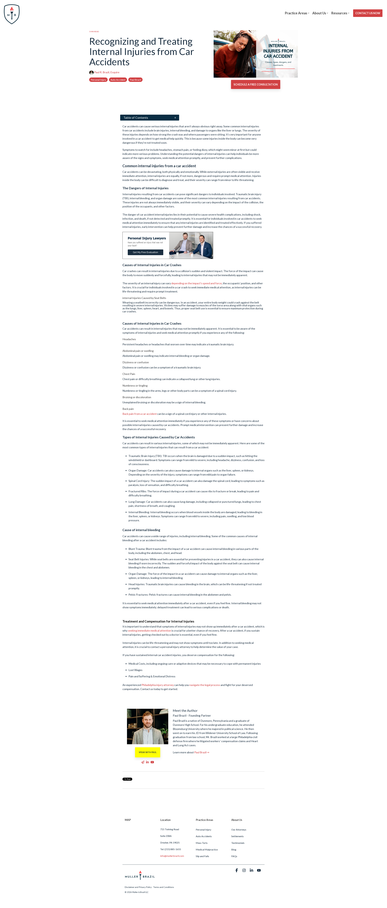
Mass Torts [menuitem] (202, 842)
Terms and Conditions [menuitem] (163, 887)
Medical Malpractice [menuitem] (207, 849)
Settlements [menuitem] (237, 836)
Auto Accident (118, 79)
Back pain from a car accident (139, 413)
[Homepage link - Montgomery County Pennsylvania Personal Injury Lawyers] (140, 882)
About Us (319, 13)
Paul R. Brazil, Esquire (106, 72)
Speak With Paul (147, 752)
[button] (237, 870)
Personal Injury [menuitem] (203, 829)
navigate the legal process (204, 685)
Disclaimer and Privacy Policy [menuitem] (138, 887)
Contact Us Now (367, 13)
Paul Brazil (135, 79)
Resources (339, 13)
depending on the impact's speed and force (196, 283)
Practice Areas (296, 13)
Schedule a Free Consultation (256, 84)
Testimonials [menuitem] (237, 842)
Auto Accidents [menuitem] (204, 836)
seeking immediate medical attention (149, 630)
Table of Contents (136, 117)
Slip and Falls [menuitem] (202, 856)
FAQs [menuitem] (234, 856)
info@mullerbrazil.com (172, 855)
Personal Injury (98, 79)
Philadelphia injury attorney (157, 685)
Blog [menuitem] (233, 849)
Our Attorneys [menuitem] (238, 829)
